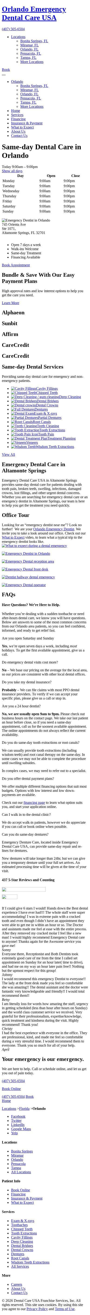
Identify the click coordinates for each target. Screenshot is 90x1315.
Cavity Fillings (22, 1237)
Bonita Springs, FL (34, 41)
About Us (18, 131)
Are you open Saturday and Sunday (28, 638)
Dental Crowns (22, 1250)
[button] (45, 638)
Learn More (10, 303)
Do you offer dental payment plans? (28, 779)
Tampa (16, 1168)
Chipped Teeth (22, 1229)
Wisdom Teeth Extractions (30, 1262)
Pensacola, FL (30, 53)
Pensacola (18, 1164)
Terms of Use (65, 1309)
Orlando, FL (29, 49)
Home (15, 111)
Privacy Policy (37, 1309)
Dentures (17, 1254)
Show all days (12, 171)
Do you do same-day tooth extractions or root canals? (40, 743)
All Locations (21, 1172)
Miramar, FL (29, 45)
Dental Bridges (22, 1246)
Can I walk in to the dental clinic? (26, 815)
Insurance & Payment (26, 123)
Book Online (11, 1089)
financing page (34, 803)
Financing (18, 119)
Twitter (16, 1121)
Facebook (18, 1116)
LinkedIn (17, 1125)
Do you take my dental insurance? (26, 682)
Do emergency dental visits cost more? (30, 662)
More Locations (31, 62)
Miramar (17, 1155)
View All (8, 454)
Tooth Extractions (24, 1233)
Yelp (14, 1133)
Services (17, 115)
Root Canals (20, 1258)
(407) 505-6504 (13, 29)
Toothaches (19, 1225)
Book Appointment (16, 265)
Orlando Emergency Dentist (53, 529)
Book (6, 70)
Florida (24, 1109)
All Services (20, 1266)
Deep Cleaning (22, 1241)
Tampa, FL (28, 58)
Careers (16, 1284)
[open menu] (4, 75)
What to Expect (22, 127)
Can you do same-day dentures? (25, 834)
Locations (18, 37)
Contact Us (19, 136)
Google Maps (21, 1129)
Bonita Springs (22, 1151)
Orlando (17, 82)
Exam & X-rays (22, 1221)
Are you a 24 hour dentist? (21, 706)
